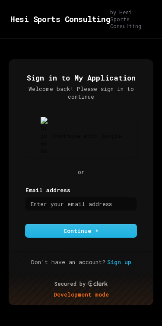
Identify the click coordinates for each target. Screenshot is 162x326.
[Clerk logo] (97, 284)
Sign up (119, 262)
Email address (47, 190)
